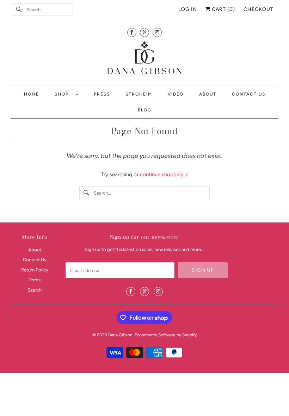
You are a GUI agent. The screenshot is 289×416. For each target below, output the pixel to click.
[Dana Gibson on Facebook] (131, 32)
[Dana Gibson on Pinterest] (144, 32)
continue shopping (162, 174)
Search (34, 290)
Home (31, 94)
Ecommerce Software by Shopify (166, 334)
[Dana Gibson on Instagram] (157, 32)
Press (102, 94)
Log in (187, 9)
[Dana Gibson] (144, 59)
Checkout (258, 9)
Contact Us (248, 94)
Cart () (222, 9)
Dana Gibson (120, 334)
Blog (145, 110)
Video (176, 94)
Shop (63, 94)
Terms (35, 279)
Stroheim (138, 94)
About (207, 94)
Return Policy (34, 270)
